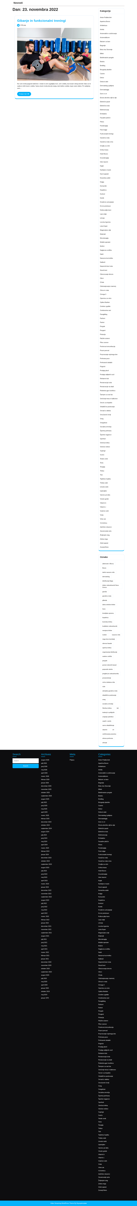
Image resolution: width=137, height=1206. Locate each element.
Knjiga (102, 182)
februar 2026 (45, 779)
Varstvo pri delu (105, 495)
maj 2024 (44, 841)
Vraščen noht (104, 511)
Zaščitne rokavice (106, 527)
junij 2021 (44, 942)
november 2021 (46, 929)
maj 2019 (44, 994)
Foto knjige (103, 130)
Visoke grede (104, 499)
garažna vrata (106, 596)
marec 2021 (45, 952)
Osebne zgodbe (105, 306)
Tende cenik (104, 459)
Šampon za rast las (106, 394)
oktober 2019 (45, 991)
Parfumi (102, 318)
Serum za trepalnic (106, 402)
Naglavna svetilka (106, 250)
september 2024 (46, 828)
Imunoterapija (104, 158)
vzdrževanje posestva (109, 734)
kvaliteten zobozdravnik (109, 626)
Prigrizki (102, 366)
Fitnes (102, 122)
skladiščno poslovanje (109, 695)
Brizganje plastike (106, 69)
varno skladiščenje (108, 725)
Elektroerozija (104, 110)
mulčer (104, 635)
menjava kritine (107, 630)
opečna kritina (106, 647)
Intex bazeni (104, 162)
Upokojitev (103, 491)
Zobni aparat (104, 543)
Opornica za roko (105, 298)
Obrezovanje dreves (106, 274)
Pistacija (103, 334)
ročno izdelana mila (108, 682)
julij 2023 (44, 871)
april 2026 (44, 773)
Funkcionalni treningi (106, 134)
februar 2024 (45, 851)
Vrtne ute (103, 519)
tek (118, 708)
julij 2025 (44, 802)
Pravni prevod (104, 350)
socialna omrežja (107, 704)
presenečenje (106, 678)
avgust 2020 (45, 975)
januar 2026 (45, 783)
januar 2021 (45, 959)
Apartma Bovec (105, 21)
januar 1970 (45, 998)
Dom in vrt (103, 93)
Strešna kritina (104, 443)
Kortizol (102, 194)
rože (103, 686)
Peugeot (102, 330)
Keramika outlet (105, 178)
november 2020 (46, 965)
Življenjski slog (105, 535)
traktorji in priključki (108, 712)
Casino (102, 73)
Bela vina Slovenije (106, 49)
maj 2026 (44, 770)
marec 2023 (45, 884)
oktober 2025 (45, 792)
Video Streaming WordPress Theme (62, 1203)
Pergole (102, 326)
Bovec (104, 568)
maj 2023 (44, 877)
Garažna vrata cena (106, 142)
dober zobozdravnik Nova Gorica (110, 586)
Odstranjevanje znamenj (108, 286)
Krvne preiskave (105, 206)
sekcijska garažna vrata (109, 691)
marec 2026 (45, 776)
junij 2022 (44, 906)
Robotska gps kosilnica (107, 390)
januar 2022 (45, 923)
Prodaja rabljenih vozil (107, 374)
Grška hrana (104, 150)
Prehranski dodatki (106, 362)
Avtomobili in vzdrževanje (108, 33)
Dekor (102, 77)
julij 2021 (44, 939)
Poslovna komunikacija (107, 346)
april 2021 (44, 949)
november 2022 (46, 893)
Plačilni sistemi (105, 338)
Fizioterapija (104, 126)
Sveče (102, 455)
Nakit (101, 254)
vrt (113, 729)
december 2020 (46, 962)
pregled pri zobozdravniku (110, 673)
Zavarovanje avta (105, 531)
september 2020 (46, 972)
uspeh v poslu (106, 721)
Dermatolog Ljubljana (107, 85)
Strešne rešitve (105, 447)
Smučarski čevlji (105, 414)
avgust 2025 (45, 799)
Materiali (103, 234)
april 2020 (44, 985)
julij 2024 (44, 835)
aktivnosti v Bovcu (108, 563)
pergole (104, 660)
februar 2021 (45, 955)
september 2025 (46, 796)
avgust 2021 (45, 936)
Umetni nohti (104, 487)
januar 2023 (45, 887)
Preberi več (25, 94)
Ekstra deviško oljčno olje (108, 98)
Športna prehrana (105, 431)
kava (103, 609)
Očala (102, 282)
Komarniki (103, 186)
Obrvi (102, 278)
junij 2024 (44, 838)
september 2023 (46, 864)
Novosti (18, 2)
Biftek (102, 53)
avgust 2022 (45, 900)
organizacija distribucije (109, 652)
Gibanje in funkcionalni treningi (41, 20)
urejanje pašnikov (108, 717)
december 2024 (46, 822)
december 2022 (46, 890)
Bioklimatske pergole (107, 57)
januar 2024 (45, 854)
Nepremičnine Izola (106, 266)
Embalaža (103, 114)
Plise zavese (104, 342)
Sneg (101, 418)
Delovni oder (104, 81)
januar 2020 (45, 988)
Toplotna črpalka (105, 479)
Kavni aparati (104, 174)
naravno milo (116, 635)
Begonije (103, 45)
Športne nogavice (105, 435)
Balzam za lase (105, 41)
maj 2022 (44, 910)
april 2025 (44, 812)
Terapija (102, 467)
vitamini (104, 729)
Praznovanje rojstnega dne (108, 354)
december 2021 (46, 926)
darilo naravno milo (108, 572)
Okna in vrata (104, 290)
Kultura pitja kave (105, 210)
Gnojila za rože (105, 146)
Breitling (102, 65)
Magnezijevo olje (105, 230)
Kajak (102, 166)
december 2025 (46, 786)
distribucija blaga (107, 581)
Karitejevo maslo (105, 170)
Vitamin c (103, 507)
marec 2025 (45, 815)
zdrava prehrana (107, 738)
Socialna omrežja (105, 427)
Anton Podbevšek (106, 17)
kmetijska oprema (108, 613)
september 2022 (46, 897)
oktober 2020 (45, 968)
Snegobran (103, 422)
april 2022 (44, 913)
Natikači (102, 262)
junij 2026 (44, 766)
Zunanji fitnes (104, 547)
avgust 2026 (45, 760)
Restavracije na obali (107, 386)
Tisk (101, 475)
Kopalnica (103, 190)
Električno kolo (105, 106)
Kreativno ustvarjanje (107, 202)
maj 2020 (44, 981)
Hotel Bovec (104, 154)
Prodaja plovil (104, 370)
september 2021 (46, 933)
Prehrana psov (105, 358)
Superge (103, 451)
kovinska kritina (107, 622)
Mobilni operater (105, 242)
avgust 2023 (45, 867)
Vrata (101, 515)
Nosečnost (103, 270)
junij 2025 (44, 805)
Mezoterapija (104, 238)
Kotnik (102, 198)
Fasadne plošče (105, 118)
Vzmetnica (103, 523)
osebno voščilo (107, 656)
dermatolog (106, 576)
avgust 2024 (45, 831)
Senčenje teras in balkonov (109, 398)
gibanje (104, 600)
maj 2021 (44, 946)
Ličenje (102, 218)
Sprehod (103, 439)
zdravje (104, 742)
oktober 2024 (45, 825)
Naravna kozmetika (106, 258)
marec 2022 (45, 916)
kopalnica (105, 617)
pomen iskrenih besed (109, 665)
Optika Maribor (105, 302)
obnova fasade (107, 643)
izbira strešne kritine (108, 604)
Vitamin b (103, 503)
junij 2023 (44, 874)
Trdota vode (104, 483)
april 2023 (44, 880)
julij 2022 (44, 903)
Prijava (72, 760)
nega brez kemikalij (108, 639)
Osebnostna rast (105, 310)
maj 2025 (44, 809)
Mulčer (102, 246)
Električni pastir (105, 102)
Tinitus (102, 471)
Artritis (102, 29)
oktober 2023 (45, 861)
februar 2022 (45, 920)
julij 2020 (44, 978)
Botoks (102, 61)
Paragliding (103, 314)
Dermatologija (104, 89)
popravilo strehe (107, 669)
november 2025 (46, 789)
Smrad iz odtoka (105, 410)
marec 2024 (45, 848)
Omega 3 (103, 294)
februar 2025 (45, 818)
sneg (104, 699)
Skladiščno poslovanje (107, 406)
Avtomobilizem (105, 37)
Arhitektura (103, 25)
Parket (102, 322)
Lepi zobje (103, 214)
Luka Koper (104, 226)
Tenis (101, 463)
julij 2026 (44, 763)
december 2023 (46, 858)
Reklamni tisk (104, 378)
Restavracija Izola (106, 382)
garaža (104, 591)
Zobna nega (104, 539)
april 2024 (44, 844)
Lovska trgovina (105, 222)
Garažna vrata (104, 138)
